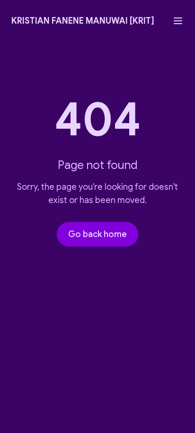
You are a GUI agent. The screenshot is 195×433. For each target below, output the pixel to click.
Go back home (97, 234)
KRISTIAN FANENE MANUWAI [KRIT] (82, 21)
